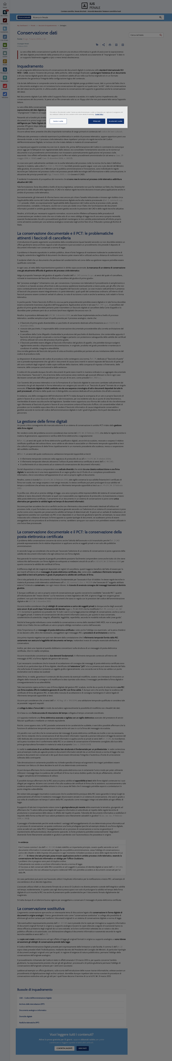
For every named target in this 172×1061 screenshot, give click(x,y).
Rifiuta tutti (96, 121)
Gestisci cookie (58, 121)
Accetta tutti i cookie (115, 121)
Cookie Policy (99, 114)
